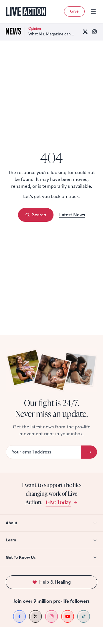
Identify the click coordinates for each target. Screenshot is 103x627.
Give (74, 11)
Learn (11, 540)
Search (39, 214)
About (11, 523)
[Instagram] (94, 32)
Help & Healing (55, 582)
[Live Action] (26, 11)
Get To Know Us (20, 557)
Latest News (72, 214)
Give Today (58, 502)
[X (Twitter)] (85, 32)
